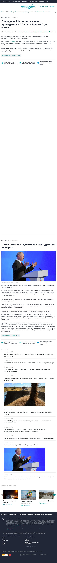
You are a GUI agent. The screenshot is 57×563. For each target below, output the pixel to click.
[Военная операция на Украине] (10, 499)
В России (8, 12)
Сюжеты (45, 12)
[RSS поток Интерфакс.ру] (33, 546)
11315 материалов (7, 504)
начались (11, 121)
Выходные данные (24, 555)
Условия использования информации (28, 554)
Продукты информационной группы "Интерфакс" (24, 533)
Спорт (23, 12)
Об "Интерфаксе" (16, 1)
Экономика (18, 12)
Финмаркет (41, 1)
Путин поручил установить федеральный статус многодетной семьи (36, 32)
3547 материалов (25, 505)
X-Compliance (5, 540)
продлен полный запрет (29, 151)
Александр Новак (6, 162)
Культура (27, 12)
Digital (36, 12)
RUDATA (27, 540)
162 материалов (43, 503)
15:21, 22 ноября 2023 (12, 17)
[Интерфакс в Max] (35, 546)
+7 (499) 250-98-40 (42, 528)
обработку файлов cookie (18, 525)
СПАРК (3, 539)
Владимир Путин (6, 55)
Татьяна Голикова (16, 55)
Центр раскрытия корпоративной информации (32, 543)
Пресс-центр (22, 514)
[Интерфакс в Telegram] (28, 546)
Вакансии (30, 514)
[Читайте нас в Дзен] (26, 546)
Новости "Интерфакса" (30, 538)
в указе (13, 41)
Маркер (3, 543)
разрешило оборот (26, 107)
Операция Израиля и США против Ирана (27, 502)
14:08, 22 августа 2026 (14, 74)
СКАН (26, 539)
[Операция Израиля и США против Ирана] (28, 499)
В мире (13, 12)
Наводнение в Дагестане (46, 501)
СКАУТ (3, 542)
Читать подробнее (46, 117)
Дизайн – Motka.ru (43, 554)
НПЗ (14, 162)
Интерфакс (28, 6)
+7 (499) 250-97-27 (10, 529)
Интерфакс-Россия (33, 1)
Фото (49, 12)
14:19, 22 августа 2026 (13, 240)
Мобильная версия (5, 1)
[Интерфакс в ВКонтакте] (31, 546)
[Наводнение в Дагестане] (46, 499)
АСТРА (3, 544)
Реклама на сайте (39, 514)
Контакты (4, 514)
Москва (32, 12)
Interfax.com (24, 1)
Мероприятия (48, 514)
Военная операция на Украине (9, 501)
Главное (3, 12)
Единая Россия (15, 335)
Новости (40, 12)
